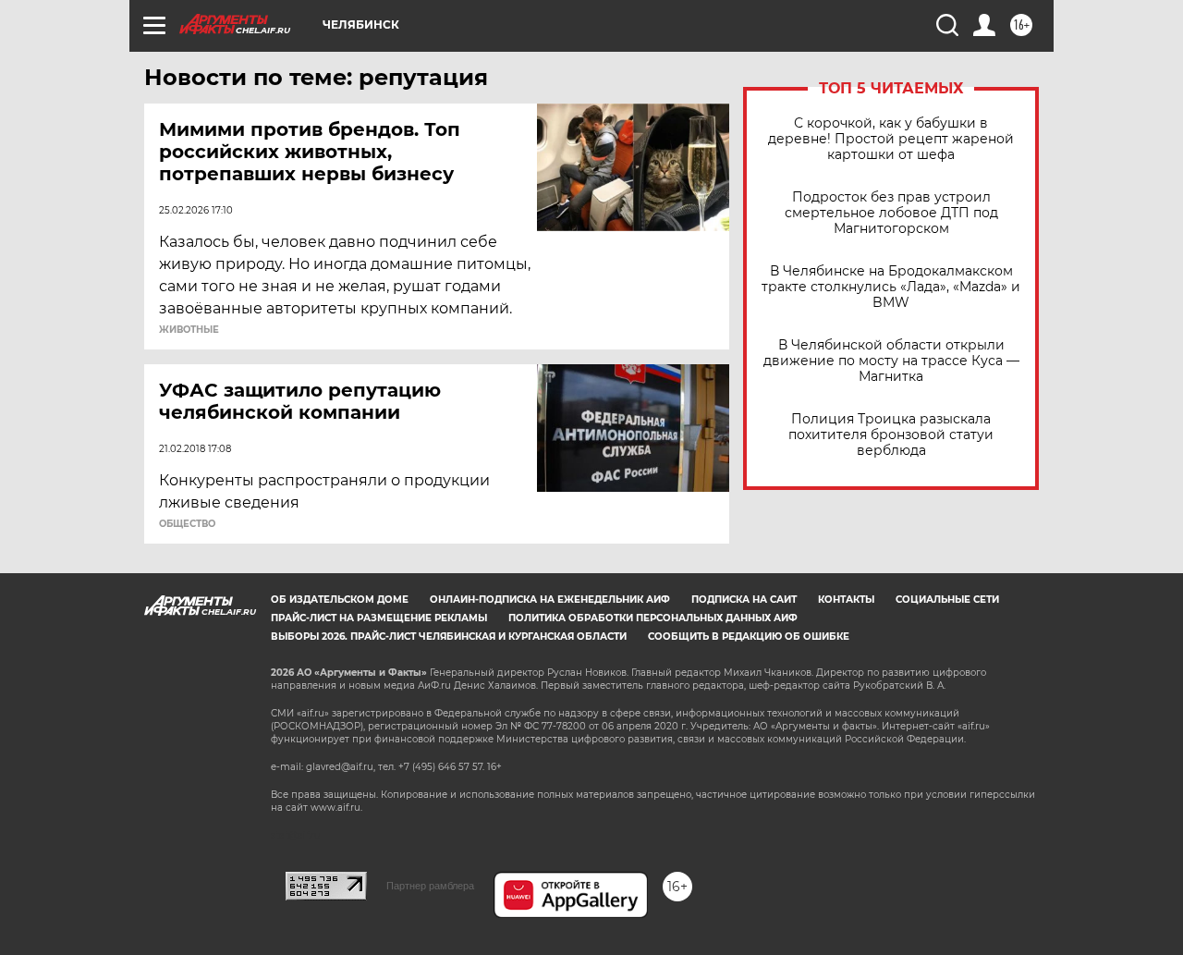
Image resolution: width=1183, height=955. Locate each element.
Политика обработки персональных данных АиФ (653, 618)
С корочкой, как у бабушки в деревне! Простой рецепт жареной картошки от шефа (891, 139)
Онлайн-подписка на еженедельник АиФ (550, 600)
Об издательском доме (340, 600)
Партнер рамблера (430, 885)
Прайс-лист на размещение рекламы (379, 618)
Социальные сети (947, 600)
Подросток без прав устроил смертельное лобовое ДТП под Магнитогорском (891, 213)
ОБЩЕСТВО (187, 524)
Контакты (846, 600)
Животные (189, 330)
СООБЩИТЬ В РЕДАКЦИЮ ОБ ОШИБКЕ (748, 637)
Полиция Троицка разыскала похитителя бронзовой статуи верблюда (891, 435)
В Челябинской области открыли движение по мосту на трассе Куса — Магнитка (891, 361)
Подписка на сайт (744, 600)
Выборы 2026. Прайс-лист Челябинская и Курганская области (449, 637)
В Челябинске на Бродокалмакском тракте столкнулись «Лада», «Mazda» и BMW (891, 287)
